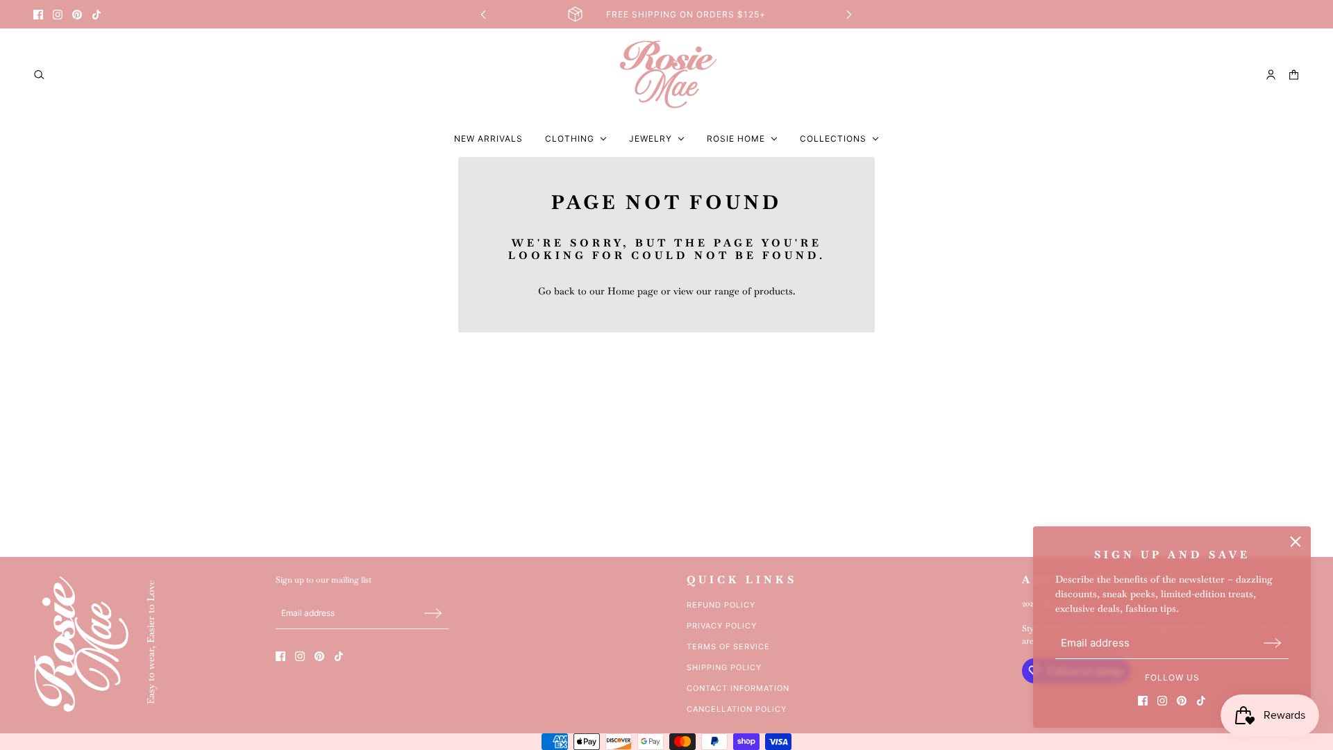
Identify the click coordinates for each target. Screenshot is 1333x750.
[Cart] (1294, 75)
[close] (1295, 542)
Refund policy (721, 605)
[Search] (39, 75)
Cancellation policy (737, 709)
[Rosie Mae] (666, 74)
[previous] (483, 14)
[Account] (1271, 75)
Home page (632, 291)
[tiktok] (96, 14)
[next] (849, 14)
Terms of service (728, 646)
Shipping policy (724, 667)
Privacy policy (722, 626)
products (773, 291)
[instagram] (57, 14)
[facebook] (38, 14)
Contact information (738, 688)
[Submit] (1272, 643)
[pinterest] (77, 14)
